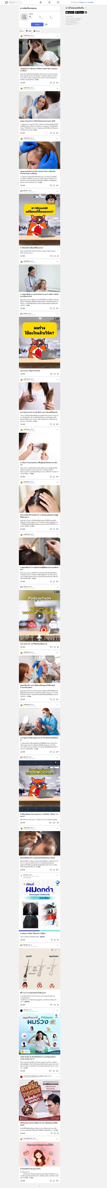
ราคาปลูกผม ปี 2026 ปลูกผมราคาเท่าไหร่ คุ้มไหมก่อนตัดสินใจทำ (39, 739)
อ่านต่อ (37, 79)
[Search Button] (10, 2)
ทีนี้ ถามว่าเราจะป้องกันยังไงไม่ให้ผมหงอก (33, 993)
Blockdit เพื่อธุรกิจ (69, 24)
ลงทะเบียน (91, 2)
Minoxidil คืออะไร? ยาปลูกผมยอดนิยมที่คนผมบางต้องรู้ (37, 858)
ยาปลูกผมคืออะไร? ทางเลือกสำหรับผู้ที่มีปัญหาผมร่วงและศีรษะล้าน (39, 568)
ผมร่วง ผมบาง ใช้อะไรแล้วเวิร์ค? (30, 371)
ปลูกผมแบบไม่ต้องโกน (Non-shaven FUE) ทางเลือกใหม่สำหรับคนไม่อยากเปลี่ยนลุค (37, 172)
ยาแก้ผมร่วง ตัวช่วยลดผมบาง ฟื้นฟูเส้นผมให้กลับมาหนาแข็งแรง (38, 464)
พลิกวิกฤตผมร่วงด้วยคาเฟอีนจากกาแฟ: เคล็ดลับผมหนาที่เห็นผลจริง (39, 1124)
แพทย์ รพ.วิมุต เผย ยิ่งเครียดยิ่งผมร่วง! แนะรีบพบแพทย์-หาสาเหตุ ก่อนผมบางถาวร (38, 1058)
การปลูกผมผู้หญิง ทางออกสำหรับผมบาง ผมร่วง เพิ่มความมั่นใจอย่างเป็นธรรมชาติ (39, 295)
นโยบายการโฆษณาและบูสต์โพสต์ (73, 20)
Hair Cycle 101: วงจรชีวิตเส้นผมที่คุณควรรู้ (33, 644)
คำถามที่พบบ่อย (77, 18)
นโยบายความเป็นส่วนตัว (71, 21)
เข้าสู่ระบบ (82, 2)
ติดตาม (32, 35)
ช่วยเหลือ (72, 18)
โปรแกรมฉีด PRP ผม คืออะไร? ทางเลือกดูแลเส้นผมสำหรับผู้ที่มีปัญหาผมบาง (39, 516)
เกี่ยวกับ (67, 18)
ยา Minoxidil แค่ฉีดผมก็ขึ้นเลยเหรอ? (31, 248)
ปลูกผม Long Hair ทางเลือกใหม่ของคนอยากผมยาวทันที (37, 121)
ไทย (75, 24)
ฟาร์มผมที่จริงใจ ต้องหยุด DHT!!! (30, 1169)
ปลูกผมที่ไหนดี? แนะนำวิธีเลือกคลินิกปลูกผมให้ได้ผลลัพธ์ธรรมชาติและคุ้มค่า (37, 686)
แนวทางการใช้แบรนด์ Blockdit (72, 22)
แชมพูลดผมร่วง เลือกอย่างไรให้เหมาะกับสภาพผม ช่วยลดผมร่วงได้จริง (38, 70)
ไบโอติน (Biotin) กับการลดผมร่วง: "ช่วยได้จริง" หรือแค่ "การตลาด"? (39, 815)
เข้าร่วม (37, 24)
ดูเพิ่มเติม (42, 937)
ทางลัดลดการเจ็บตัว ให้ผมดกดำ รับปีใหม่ (32, 933)
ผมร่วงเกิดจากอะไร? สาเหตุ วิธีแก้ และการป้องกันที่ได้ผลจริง (38, 412)
